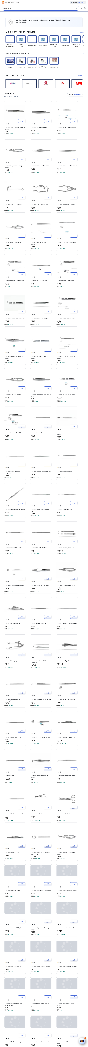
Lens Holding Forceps (54, 45)
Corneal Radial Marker (76, 45)
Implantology (32, 67)
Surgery (10, 67)
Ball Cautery (65, 45)
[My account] (82, 8)
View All (82, 32)
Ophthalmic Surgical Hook (10, 45)
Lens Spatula (32, 45)
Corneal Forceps (21, 45)
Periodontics (54, 67)
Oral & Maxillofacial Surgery (43, 67)
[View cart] (85, 8)
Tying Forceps (43, 45)
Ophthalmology (21, 67)
